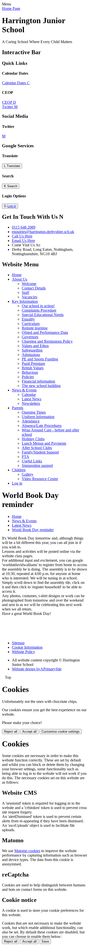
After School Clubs (37, 448)
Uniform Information (38, 417)
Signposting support (37, 465)
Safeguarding (32, 350)
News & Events (24, 390)
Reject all (10, 731)
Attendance (31, 421)
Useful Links (32, 461)
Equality (28, 319)
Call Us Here (22, 236)
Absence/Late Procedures (42, 425)
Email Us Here (23, 240)
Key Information (25, 301)
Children (18, 470)
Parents (17, 408)
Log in (11, 206)
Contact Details (34, 288)
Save (45, 941)
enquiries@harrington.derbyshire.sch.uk (43, 232)
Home (17, 275)
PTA (25, 457)
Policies (28, 377)
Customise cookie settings (61, 731)
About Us (19, 279)
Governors (30, 337)
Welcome (29, 284)
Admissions (31, 355)
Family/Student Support (40, 452)
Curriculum (31, 323)
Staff (25, 292)
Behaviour (30, 372)
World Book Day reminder (33, 530)
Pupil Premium (33, 363)
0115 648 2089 (23, 227)
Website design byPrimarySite (37, 669)
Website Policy (23, 652)
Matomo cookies (27, 851)
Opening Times (34, 412)
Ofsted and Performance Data (45, 332)
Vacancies (29, 297)
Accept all (29, 731)
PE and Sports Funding (40, 359)
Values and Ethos (35, 346)
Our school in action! (38, 306)
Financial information (38, 381)
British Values (33, 368)
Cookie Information (27, 647)
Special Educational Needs (43, 315)
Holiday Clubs (33, 439)
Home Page (11, 8)
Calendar (29, 394)
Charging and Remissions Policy (47, 341)
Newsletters (31, 403)
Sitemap (18, 643)
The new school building (41, 386)
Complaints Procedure (39, 310)
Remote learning (34, 328)
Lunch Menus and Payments (44, 443)
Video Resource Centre (40, 479)
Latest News (31, 399)
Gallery (27, 474)
